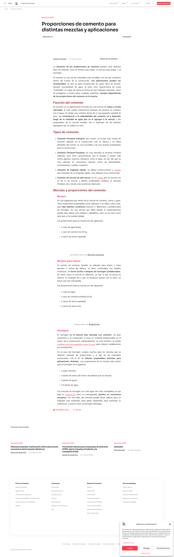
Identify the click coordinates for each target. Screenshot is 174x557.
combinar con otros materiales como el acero (76, 344)
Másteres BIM (113, 3)
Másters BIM (91, 491)
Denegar (146, 548)
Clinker (100, 178)
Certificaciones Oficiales (94, 502)
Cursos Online (135, 3)
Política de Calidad (108, 544)
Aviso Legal (66, 544)
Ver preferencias (163, 548)
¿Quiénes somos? (56, 494)
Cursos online (91, 494)
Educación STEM (16, 9)
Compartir (127, 37)
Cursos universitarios (93, 498)
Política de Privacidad (79, 544)
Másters (124, 3)
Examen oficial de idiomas (94, 509)
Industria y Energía (21, 487)
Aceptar (130, 548)
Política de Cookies (94, 544)
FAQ (52, 509)
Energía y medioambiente (130, 494)
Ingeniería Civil (20, 491)
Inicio (6, 9)
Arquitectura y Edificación (23, 494)
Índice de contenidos (108, 59)
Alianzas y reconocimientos (59, 506)
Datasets (118, 447)
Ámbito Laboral (127, 487)
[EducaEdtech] (16, 543)
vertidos (117, 170)
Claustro (54, 498)
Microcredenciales (92, 513)
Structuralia (55, 487)
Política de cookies (145, 553)
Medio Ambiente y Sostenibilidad (25, 502)
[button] (170, 524)
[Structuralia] (21, 526)
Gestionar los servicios (128, 542)
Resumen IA (48, 37)
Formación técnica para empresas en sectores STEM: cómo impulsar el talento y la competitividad (85, 449)
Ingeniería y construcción (130, 498)
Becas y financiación (57, 491)
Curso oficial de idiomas (94, 506)
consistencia (70, 394)
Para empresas (56, 502)
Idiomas (18, 506)
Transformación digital (129, 502)
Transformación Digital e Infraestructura (28, 498)
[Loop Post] (35, 435)
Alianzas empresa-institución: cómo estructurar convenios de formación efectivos (34, 448)
